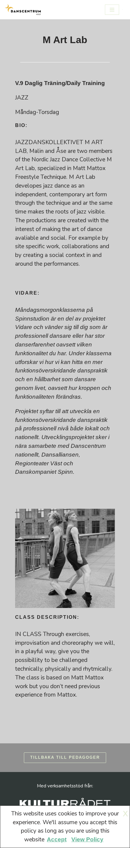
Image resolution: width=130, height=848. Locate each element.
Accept (57, 839)
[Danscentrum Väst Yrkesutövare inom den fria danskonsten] (23, 9)
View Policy (87, 839)
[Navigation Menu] (112, 10)
